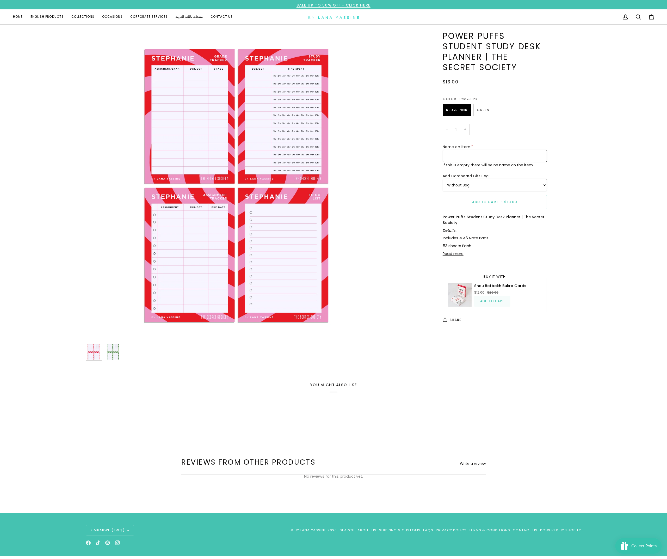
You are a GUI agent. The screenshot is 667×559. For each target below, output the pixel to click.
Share (455, 319)
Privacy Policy (451, 530)
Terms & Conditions (489, 530)
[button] (47, 17)
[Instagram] (117, 542)
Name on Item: (458, 146)
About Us (366, 530)
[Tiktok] (98, 542)
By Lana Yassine (310, 530)
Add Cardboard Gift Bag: (466, 175)
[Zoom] (241, 186)
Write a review (473, 463)
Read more (453, 253)
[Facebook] (88, 542)
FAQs (428, 530)
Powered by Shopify (560, 530)
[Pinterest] (107, 542)
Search (347, 530)
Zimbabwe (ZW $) (107, 530)
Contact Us (525, 530)
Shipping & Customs (400, 530)
